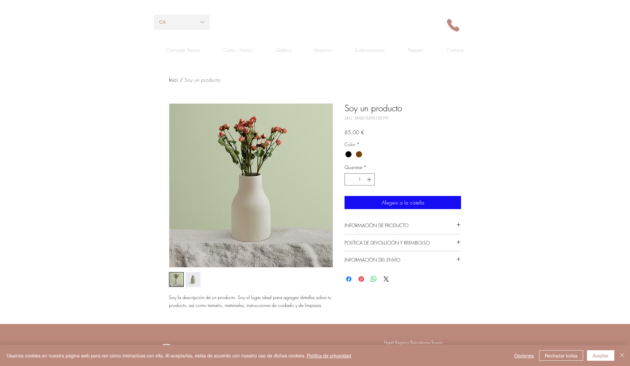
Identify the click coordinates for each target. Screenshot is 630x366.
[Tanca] (622, 355)
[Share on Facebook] (349, 279)
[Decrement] (350, 179)
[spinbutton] (360, 179)
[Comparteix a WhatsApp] (374, 279)
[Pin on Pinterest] (361, 279)
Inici (173, 79)
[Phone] (453, 25)
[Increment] (370, 179)
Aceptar (601, 355)
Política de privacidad (329, 355)
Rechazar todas (561, 355)
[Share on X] (386, 279)
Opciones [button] (524, 355)
